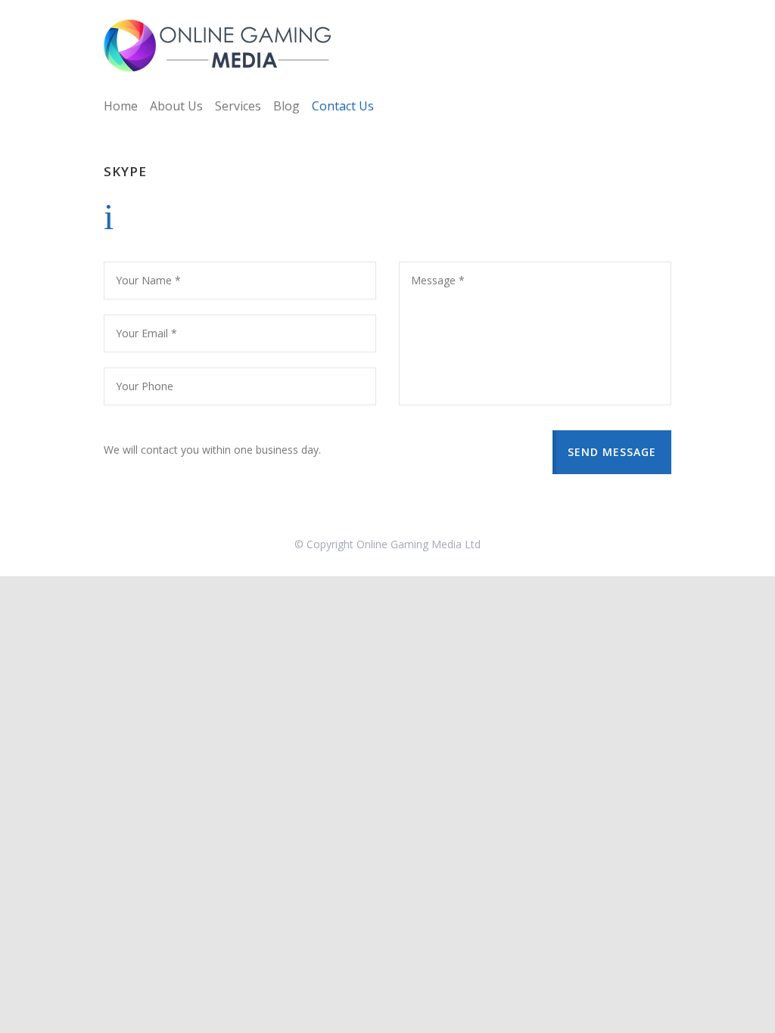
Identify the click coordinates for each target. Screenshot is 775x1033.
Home (121, 106)
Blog (286, 106)
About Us (176, 106)
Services (238, 106)
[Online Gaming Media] (217, 46)
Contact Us (343, 106)
